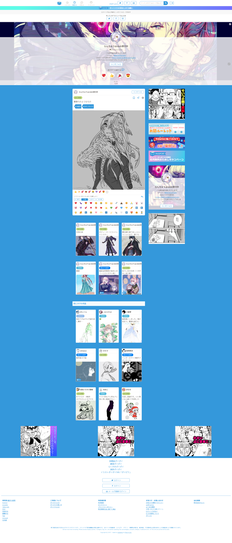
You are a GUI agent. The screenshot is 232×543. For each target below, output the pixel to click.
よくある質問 (150, 507)
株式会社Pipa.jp (199, 503)
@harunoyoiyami (117, 49)
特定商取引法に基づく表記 (107, 509)
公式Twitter (150, 505)
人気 (84, 199)
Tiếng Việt (5, 507)
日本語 (4, 520)
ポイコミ (149, 516)
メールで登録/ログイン (117, 491)
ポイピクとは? (55, 503)
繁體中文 (5, 513)
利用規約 (101, 503)
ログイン (117, 480)
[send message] (123, 70)
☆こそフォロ (116, 64)
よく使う (77, 199)
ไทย (3, 516)
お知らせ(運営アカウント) (154, 503)
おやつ (92, 199)
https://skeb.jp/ (118, 58)
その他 (100, 199)
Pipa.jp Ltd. (128, 532)
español (5, 505)
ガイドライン (102, 505)
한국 (3, 509)
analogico (120, 532)
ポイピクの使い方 (56, 505)
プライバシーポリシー (105, 507)
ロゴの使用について (152, 513)
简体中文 (5, 511)
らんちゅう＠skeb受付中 (116, 46)
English (4, 503)
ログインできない (152, 511)
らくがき (78, 98)
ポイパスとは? (55, 507)
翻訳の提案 (11, 500)
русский (5, 518)
